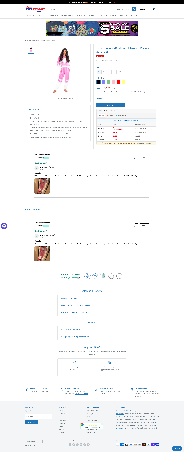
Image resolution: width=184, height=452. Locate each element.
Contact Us (62, 420)
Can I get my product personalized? (74, 337)
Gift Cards (61, 423)
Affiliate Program (64, 414)
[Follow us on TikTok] (88, 444)
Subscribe (31, 422)
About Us (61, 411)
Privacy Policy (91, 414)
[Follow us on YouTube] (84, 444)
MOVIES (91, 15)
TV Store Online (129, 411)
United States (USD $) (32, 441)
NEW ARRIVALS (53, 15)
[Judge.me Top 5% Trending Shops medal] (119, 276)
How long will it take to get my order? (75, 305)
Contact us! (104, 391)
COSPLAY (41, 15)
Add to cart (111, 105)
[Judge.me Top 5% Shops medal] (111, 276)
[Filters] (136, 157)
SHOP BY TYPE (66, 15)
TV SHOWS (79, 15)
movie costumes (131, 428)
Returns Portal (92, 420)
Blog (60, 417)
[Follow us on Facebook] (70, 444)
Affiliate (61, 432)
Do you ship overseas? (69, 298)
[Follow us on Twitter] (73, 444)
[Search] (134, 9)
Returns (61, 426)
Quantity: (99, 98)
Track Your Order (92, 411)
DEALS (132, 15)
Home (26, 40)
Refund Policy (92, 417)
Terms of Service (93, 432)
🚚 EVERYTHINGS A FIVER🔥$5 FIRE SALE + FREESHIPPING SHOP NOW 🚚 (92, 2)
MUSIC (112, 15)
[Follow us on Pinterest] (81, 444)
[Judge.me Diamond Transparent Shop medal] (87, 276)
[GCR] (82, 424)
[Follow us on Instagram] (77, 444)
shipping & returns (81, 393)
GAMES (122, 15)
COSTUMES (28, 15)
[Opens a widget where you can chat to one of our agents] (177, 448)
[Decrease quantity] (106, 98)
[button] (42, 186)
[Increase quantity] (116, 98)
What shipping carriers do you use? (74, 312)
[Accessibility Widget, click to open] (4, 226)
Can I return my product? (70, 330)
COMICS (102, 15)
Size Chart (61, 429)
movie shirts (120, 413)
